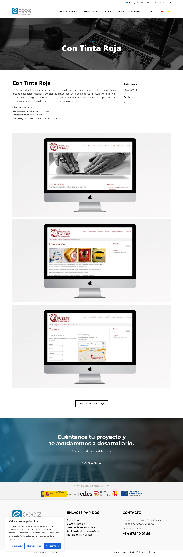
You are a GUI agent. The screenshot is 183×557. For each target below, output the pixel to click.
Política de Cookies (147, 552)
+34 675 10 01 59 (136, 533)
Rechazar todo (34, 546)
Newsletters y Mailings (79, 534)
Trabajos (106, 11)
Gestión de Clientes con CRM (83, 531)
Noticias (119, 11)
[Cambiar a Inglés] (162, 11)
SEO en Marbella (76, 523)
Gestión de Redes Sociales (81, 527)
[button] (78, 11)
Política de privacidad (121, 552)
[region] (34, 534)
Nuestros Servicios (67, 11)
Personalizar (17, 546)
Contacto (152, 11)
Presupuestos (135, 11)
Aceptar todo (52, 546)
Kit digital (89, 11)
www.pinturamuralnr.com (34, 111)
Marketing (73, 520)
